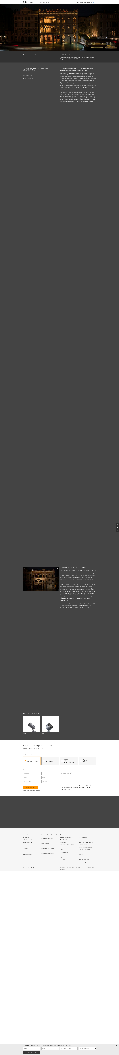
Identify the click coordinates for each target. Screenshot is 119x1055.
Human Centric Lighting (83, 844)
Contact (77, 2)
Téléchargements (87, 2)
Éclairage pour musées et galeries (47, 838)
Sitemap (69, 867)
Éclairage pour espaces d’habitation (47, 848)
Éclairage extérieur (26, 837)
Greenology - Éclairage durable (65, 837)
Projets (35, 2)
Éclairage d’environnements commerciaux (49, 851)
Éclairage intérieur (26, 834)
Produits (31, 2)
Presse (61, 857)
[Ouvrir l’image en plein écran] (59, 501)
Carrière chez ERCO (63, 839)
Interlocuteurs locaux (64, 852)
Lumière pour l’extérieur (45, 843)
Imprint (73, 867)
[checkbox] (31, 761)
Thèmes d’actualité (82, 834)
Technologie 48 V (82, 857)
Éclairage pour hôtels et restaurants (47, 853)
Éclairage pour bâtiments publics (47, 841)
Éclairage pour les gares (83, 862)
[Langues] (93, 2)
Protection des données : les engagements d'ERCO (85, 867)
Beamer (93, 584)
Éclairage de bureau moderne (84, 837)
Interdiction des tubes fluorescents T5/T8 (86, 842)
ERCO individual (81, 854)
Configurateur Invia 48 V (27, 842)
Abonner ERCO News (64, 859)
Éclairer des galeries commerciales (85, 839)
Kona (61, 586)
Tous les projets (25, 848)
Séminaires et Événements (64, 854)
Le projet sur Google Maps (29, 78)
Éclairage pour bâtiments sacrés (47, 846)
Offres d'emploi (63, 842)
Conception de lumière (44, 2)
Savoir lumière (44, 856)
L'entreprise (62, 834)
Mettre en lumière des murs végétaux (85, 847)
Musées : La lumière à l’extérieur (84, 859)
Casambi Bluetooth (82, 852)
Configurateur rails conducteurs (28, 839)
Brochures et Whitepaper (27, 857)
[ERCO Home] (25, 2)
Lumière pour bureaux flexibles (84, 849)
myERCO (81, 2)
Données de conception (27, 854)
